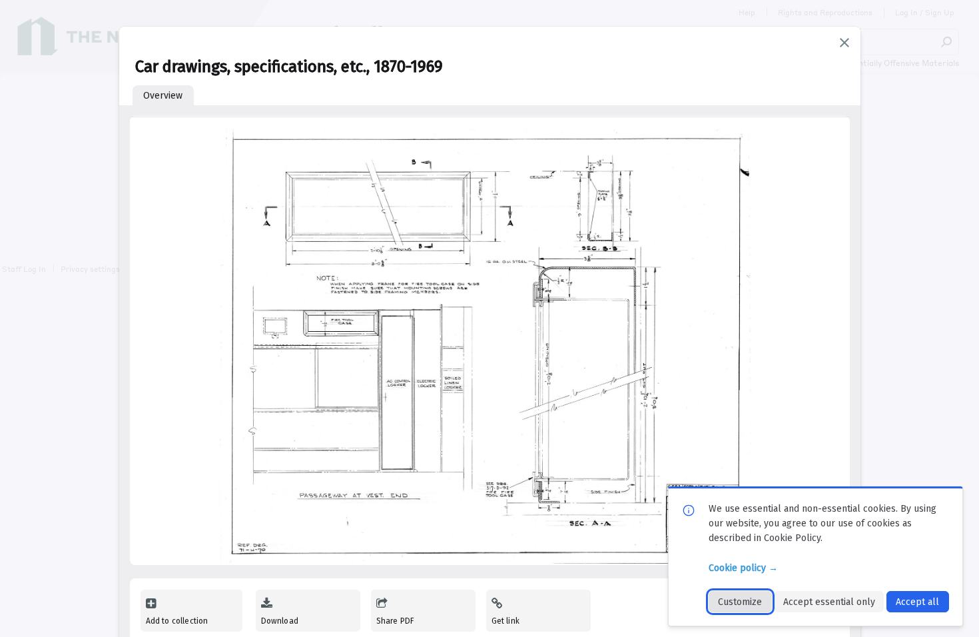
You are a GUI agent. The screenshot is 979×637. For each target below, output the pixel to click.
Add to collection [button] (177, 621)
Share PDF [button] (395, 621)
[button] (844, 43)
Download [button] (279, 621)
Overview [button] (162, 95)
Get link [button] (505, 621)
